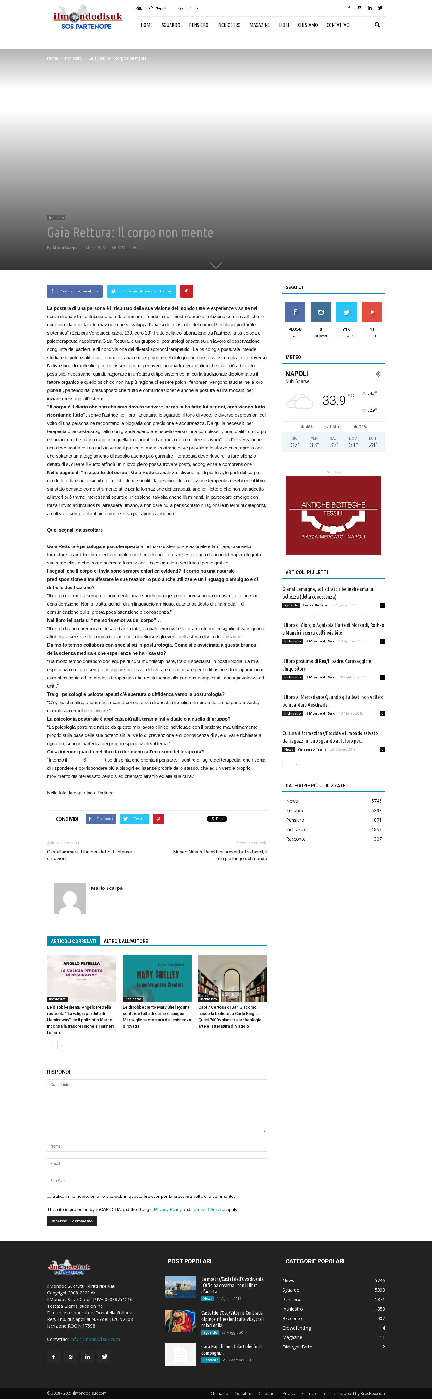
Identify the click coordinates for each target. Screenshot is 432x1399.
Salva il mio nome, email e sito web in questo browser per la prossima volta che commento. (143, 1196)
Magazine (260, 25)
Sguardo (171, 25)
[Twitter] (380, 8)
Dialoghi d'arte (297, 1347)
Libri (284, 25)
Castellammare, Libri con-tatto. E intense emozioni (89, 855)
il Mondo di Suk (320, 641)
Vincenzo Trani (312, 749)
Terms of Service (208, 1209)
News (288, 749)
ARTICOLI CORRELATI (73, 941)
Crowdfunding (296, 1328)
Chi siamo (308, 25)
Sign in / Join (187, 8)
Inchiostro (229, 25)
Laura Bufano (315, 605)
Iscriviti (372, 304)
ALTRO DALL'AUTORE (126, 941)
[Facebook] (349, 8)
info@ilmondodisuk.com (95, 1339)
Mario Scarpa (65, 247)
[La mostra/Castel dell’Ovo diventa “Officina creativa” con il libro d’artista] (180, 1287)
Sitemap (308, 1393)
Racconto (296, 839)
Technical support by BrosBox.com (353, 1393)
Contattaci (338, 25)
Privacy (289, 1393)
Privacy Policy (168, 1209)
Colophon (268, 1393)
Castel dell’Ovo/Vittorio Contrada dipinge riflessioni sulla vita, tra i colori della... (232, 1319)
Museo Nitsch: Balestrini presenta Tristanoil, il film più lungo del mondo (220, 855)
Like (295, 304)
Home (147, 25)
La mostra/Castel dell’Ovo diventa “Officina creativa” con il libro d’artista (232, 1285)
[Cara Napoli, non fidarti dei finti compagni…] (180, 1354)
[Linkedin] (369, 8)
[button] (377, 25)
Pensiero (198, 25)
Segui (320, 304)
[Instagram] (359, 8)
